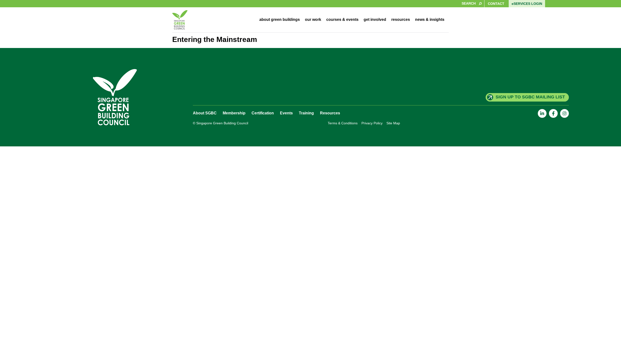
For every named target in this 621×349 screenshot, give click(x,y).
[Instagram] (564, 113)
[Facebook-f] (553, 113)
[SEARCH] (242, 3)
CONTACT (496, 4)
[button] (279, 19)
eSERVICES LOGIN (527, 4)
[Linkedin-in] (542, 113)
